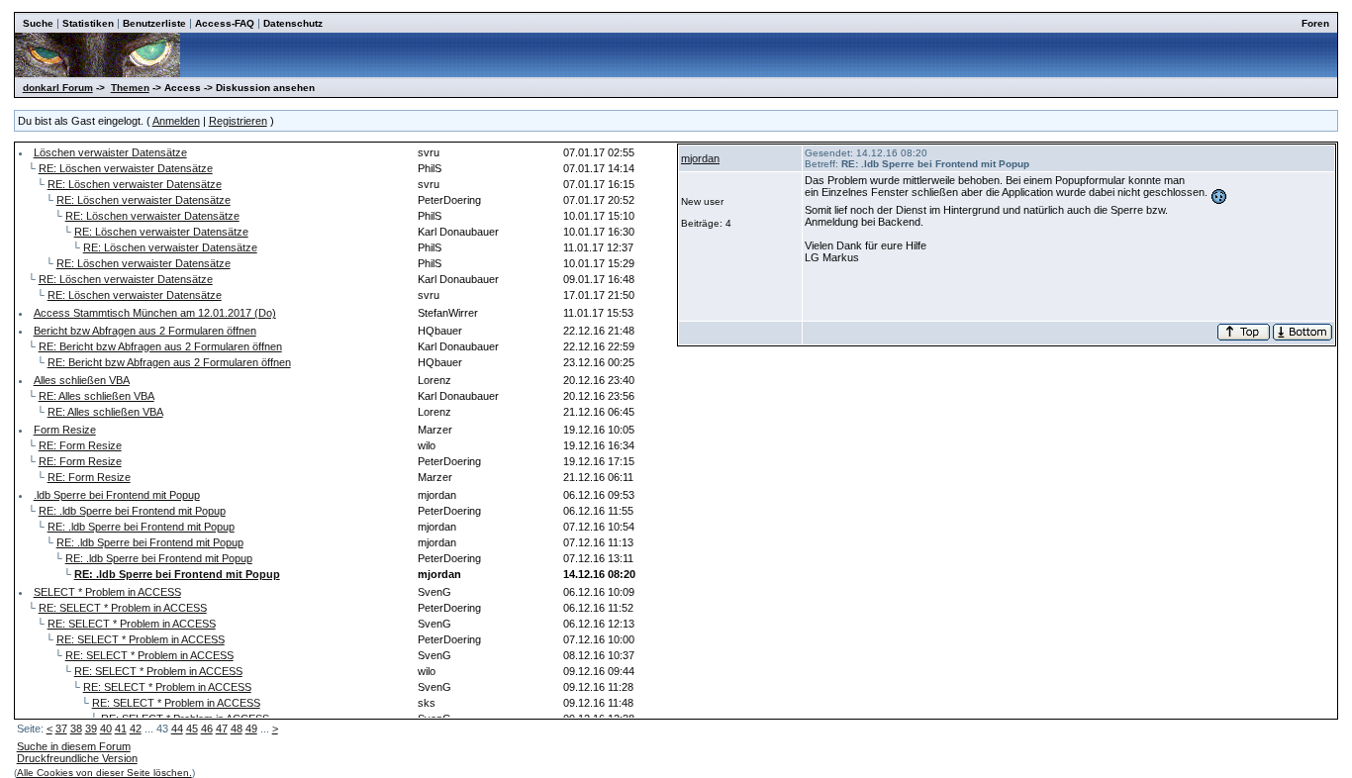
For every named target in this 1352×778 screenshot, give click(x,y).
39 (91, 728)
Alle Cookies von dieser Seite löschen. (104, 772)
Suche (38, 23)
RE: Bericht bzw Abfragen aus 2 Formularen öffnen (160, 346)
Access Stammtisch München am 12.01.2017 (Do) (155, 313)
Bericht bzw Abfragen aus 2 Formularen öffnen (145, 331)
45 (192, 728)
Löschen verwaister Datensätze (110, 152)
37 (61, 728)
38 (76, 728)
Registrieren (238, 121)
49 (251, 728)
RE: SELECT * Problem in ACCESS (123, 608)
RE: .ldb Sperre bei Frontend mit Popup (132, 511)
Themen (130, 87)
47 (222, 728)
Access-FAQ (224, 23)
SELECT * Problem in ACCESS (107, 592)
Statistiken (88, 23)
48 (236, 728)
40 (106, 728)
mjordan (700, 158)
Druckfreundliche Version (77, 758)
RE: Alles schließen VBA (96, 396)
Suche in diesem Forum (74, 746)
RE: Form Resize (80, 445)
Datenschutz (293, 23)
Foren (1315, 23)
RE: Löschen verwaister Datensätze (126, 168)
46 (207, 728)
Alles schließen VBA (82, 380)
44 (177, 728)
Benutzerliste (154, 23)
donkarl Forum (58, 87)
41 (121, 728)
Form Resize (65, 430)
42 (136, 728)
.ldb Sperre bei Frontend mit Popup (117, 495)
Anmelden (176, 121)
